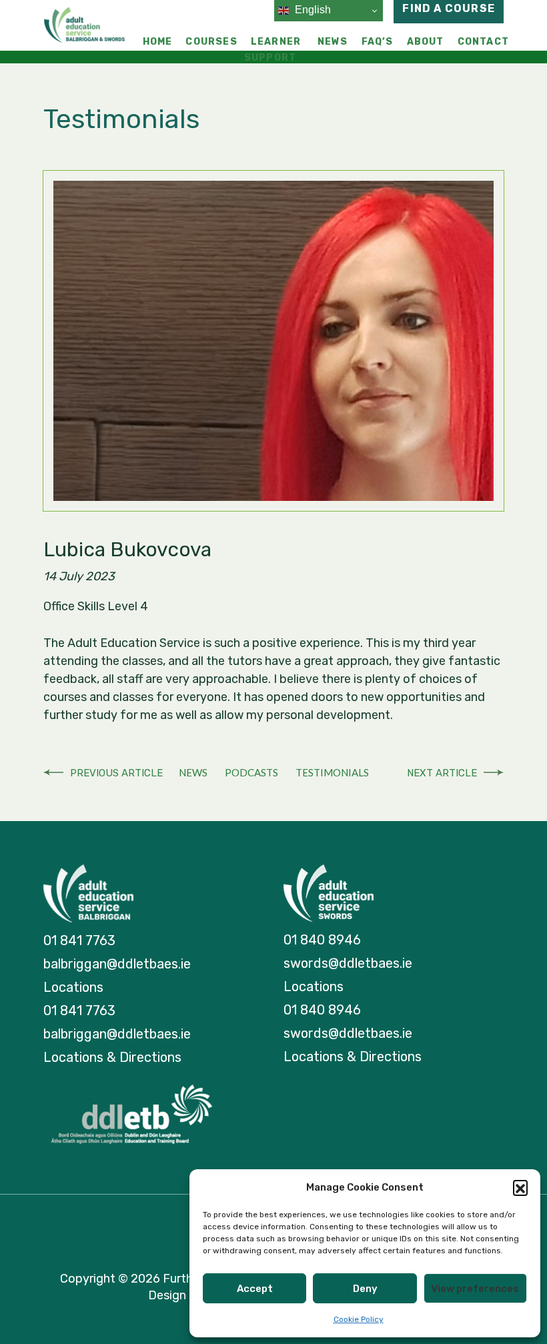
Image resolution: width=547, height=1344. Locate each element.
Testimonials (332, 772)
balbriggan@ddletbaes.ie (117, 964)
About (425, 41)
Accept (255, 1289)
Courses (211, 41)
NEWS (193, 772)
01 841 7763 (79, 940)
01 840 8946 (322, 940)
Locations (73, 987)
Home (158, 41)
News (333, 41)
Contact (483, 41)
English (311, 9)
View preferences (475, 1289)
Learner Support (272, 49)
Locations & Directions (112, 1057)
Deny (365, 1289)
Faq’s (378, 41)
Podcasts (251, 772)
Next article (442, 773)
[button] (520, 1187)
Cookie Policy (359, 1319)
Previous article (116, 773)
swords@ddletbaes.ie (348, 963)
